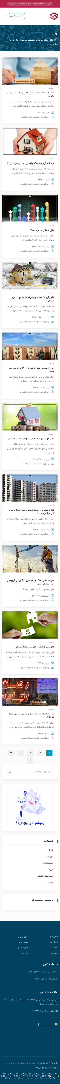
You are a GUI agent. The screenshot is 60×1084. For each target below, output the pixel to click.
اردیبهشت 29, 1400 (40, 246)
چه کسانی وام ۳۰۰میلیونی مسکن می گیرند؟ (30, 163)
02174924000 (40, 3)
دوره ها (25, 953)
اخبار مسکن (23, 947)
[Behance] (17, 1076)
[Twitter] (36, 1076)
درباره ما (54, 942)
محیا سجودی (26, 667)
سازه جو (54, 936)
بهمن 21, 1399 (43, 663)
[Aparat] (49, 1076)
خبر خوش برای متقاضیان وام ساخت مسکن (31, 438)
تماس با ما (23, 942)
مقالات (50, 882)
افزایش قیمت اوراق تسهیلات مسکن (34, 647)
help (51, 850)
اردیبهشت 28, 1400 (40, 387)
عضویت (54, 953)
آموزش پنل (23, 936)
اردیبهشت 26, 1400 (40, 596)
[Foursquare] (10, 1076)
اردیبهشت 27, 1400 (40, 459)
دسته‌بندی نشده (45, 876)
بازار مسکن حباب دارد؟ (42, 230)
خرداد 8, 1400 (43, 112)
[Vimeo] (23, 1076)
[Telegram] (43, 1076)
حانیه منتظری (26, 117)
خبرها (51, 88)
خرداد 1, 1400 (43, 179)
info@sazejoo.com (17, 3)
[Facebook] (56, 1076)
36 (10, 752)
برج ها (50, 856)
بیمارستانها (48, 863)
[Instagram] (30, 1076)
